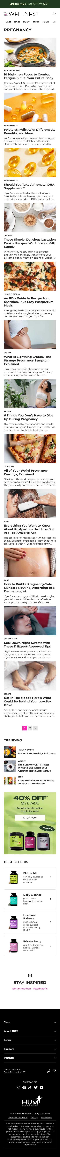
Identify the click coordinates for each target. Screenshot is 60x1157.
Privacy (34, 1117)
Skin (8, 21)
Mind (36, 21)
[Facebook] (24, 1087)
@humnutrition (21, 988)
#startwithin (40, 988)
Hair (17, 21)
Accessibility (46, 1117)
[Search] (54, 14)
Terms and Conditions (18, 1117)
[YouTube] (41, 1087)
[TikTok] (30, 1087)
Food (46, 21)
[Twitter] (36, 1087)
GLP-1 (55, 21)
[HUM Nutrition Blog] (30, 4)
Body (26, 21)
